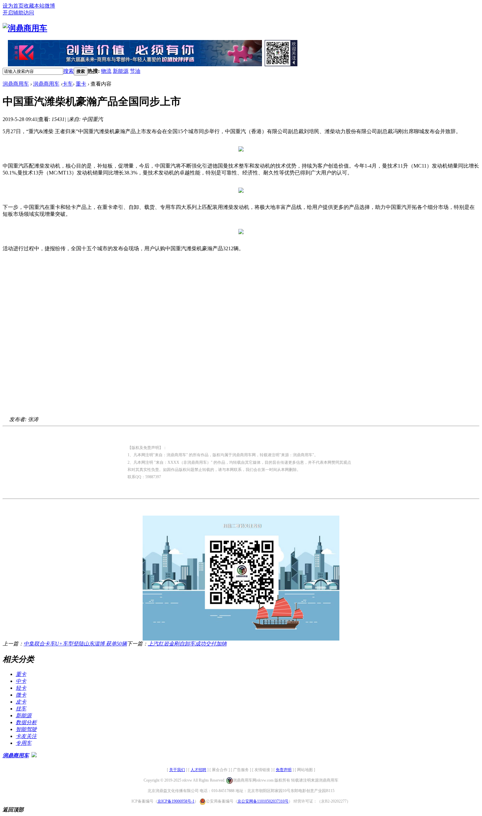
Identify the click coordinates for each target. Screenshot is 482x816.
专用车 (23, 743)
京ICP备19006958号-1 (175, 801)
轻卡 (21, 688)
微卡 (21, 695)
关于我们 (177, 769)
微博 (50, 6)
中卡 (21, 681)
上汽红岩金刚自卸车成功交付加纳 (187, 643)
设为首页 (13, 6)
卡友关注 (26, 736)
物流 (106, 71)
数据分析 (26, 722)
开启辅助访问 (18, 12)
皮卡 (21, 701)
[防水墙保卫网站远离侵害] (34, 755)
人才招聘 (198, 769)
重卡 (81, 84)
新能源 (121, 71)
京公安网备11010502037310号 (263, 801)
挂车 (21, 708)
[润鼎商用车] (25, 28)
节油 (135, 71)
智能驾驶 (26, 729)
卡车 (67, 84)
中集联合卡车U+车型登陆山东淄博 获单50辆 (75, 643)
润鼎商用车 (16, 84)
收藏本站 (34, 6)
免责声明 (283, 769)
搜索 (68, 71)
